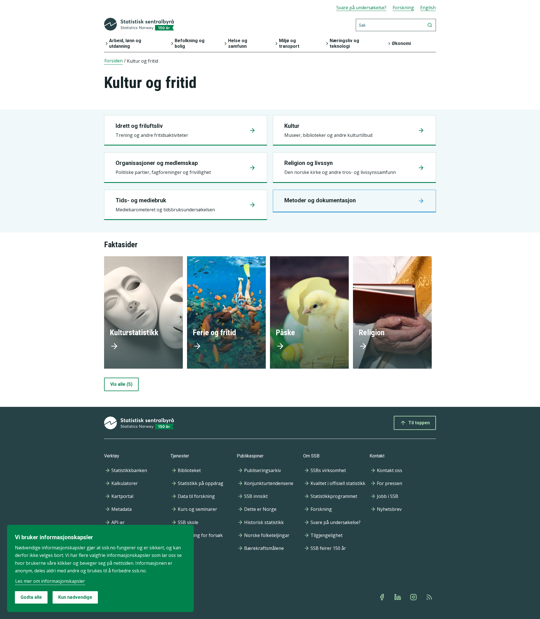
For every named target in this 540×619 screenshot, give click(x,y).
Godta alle (31, 597)
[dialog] (100, 568)
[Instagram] (414, 597)
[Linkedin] (398, 597)
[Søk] (430, 25)
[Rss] (430, 597)
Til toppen (419, 422)
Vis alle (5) (121, 384)
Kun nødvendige (75, 597)
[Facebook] (382, 597)
